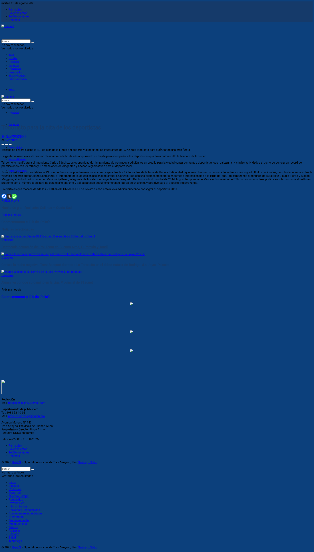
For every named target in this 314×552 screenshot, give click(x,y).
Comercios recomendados (25, 513)
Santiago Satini (87, 462)
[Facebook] (4, 196)
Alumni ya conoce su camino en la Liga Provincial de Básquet (47, 282)
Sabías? (14, 534)
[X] (9, 196)
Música (13, 527)
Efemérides (16, 517)
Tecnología (16, 541)
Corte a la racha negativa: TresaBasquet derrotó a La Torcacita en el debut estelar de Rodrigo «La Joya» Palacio (85, 265)
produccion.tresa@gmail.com (26, 416)
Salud (12, 537)
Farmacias (15, 9)
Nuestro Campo (18, 79)
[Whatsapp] (14, 196)
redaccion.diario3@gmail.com (26, 403)
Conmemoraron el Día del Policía (25, 297)
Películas (15, 530)
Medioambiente (19, 520)
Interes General (17, 75)
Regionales (15, 68)
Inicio (12, 54)
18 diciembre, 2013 (13, 136)
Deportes (14, 65)
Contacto (14, 20)
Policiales (14, 61)
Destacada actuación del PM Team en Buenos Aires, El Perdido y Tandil (54, 247)
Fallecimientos (18, 13)
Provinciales (16, 72)
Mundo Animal (18, 523)
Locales (13, 58)
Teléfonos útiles (19, 16)
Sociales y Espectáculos (24, 510)
